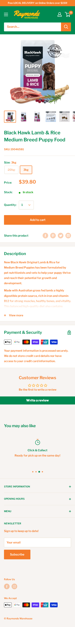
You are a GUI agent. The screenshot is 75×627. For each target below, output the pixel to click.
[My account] (60, 14)
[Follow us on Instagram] (14, 586)
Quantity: (10, 204)
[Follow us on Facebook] (7, 586)
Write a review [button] (37, 400)
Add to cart (37, 220)
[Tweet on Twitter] (60, 235)
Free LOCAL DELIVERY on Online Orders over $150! (37, 2)
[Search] (66, 26)
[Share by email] (68, 235)
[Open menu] (6, 14)
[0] (67, 14)
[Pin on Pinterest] (53, 235)
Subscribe (17, 554)
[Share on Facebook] (45, 235)
